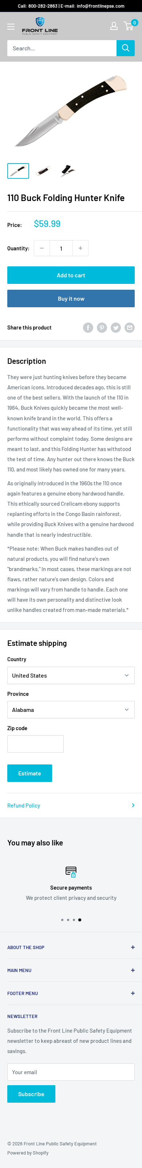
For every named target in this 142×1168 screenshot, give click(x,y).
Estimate (29, 773)
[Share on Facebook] (88, 327)
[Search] (126, 48)
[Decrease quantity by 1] (42, 248)
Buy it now (71, 298)
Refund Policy (23, 805)
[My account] (114, 26)
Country (16, 659)
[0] (128, 26)
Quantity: (18, 248)
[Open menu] (11, 27)
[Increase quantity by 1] (80, 248)
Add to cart (71, 274)
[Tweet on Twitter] (116, 327)
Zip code (17, 728)
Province (18, 693)
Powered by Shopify (27, 1153)
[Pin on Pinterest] (102, 327)
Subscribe (31, 1093)
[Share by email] (130, 327)
